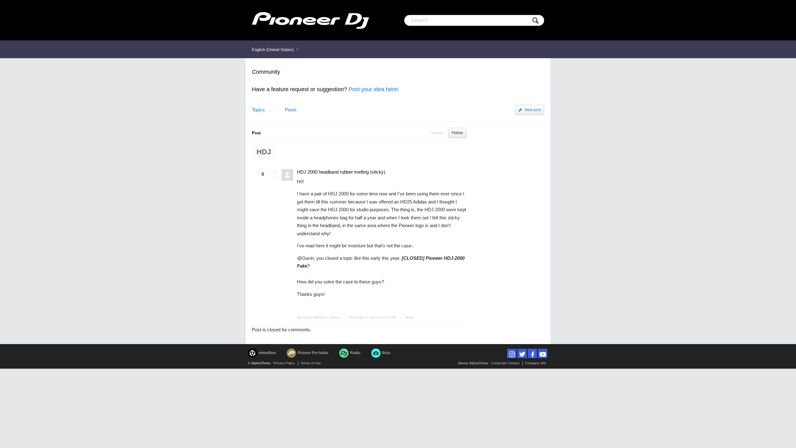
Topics (258, 109)
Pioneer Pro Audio (313, 353)
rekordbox (267, 353)
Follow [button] (457, 133)
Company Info (535, 363)
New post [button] (533, 110)
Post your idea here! (374, 89)
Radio (355, 353)
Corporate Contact (505, 363)
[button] (275, 172)
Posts (291, 109)
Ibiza (386, 353)
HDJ (264, 152)
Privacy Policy (284, 363)
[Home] (310, 20)
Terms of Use (310, 363)
